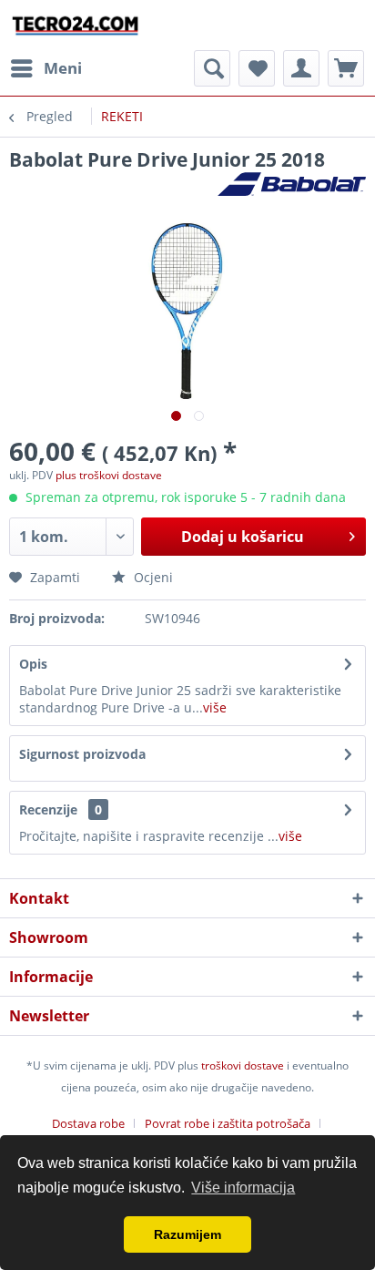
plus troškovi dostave (109, 475)
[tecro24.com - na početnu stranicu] (76, 25)
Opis (33, 663)
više (215, 707)
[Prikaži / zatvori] (212, 68)
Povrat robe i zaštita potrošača (227, 1123)
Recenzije (48, 809)
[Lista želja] (256, 68)
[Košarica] (346, 68)
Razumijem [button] (187, 1234)
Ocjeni (151, 577)
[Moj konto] (301, 68)
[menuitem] (45, 68)
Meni (63, 67)
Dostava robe (88, 1123)
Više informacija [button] (243, 1187)
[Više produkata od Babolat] (292, 188)
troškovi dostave (242, 1065)
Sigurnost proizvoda (82, 754)
